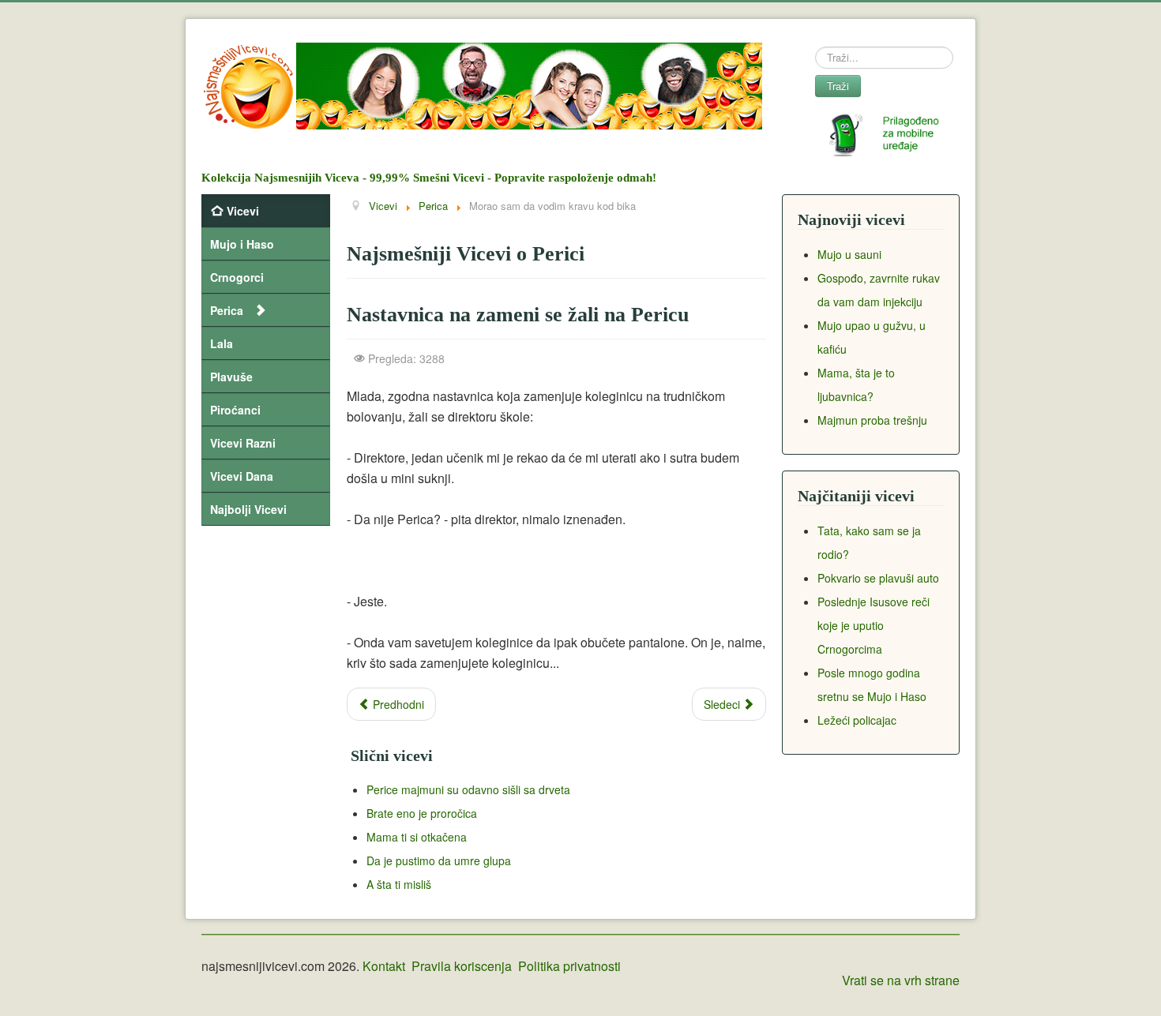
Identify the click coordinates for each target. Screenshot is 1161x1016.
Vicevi (243, 211)
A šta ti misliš (398, 884)
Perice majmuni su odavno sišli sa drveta (468, 789)
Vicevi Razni (243, 443)
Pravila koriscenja (461, 966)
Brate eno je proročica (421, 813)
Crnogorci (237, 277)
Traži (838, 85)
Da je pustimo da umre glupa (438, 860)
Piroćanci (235, 410)
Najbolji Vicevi (248, 509)
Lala (221, 343)
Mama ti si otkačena (416, 837)
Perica (226, 310)
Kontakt (384, 966)
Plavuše (231, 376)
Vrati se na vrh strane (901, 980)
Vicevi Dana (241, 476)
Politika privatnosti (569, 966)
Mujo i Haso (242, 244)
